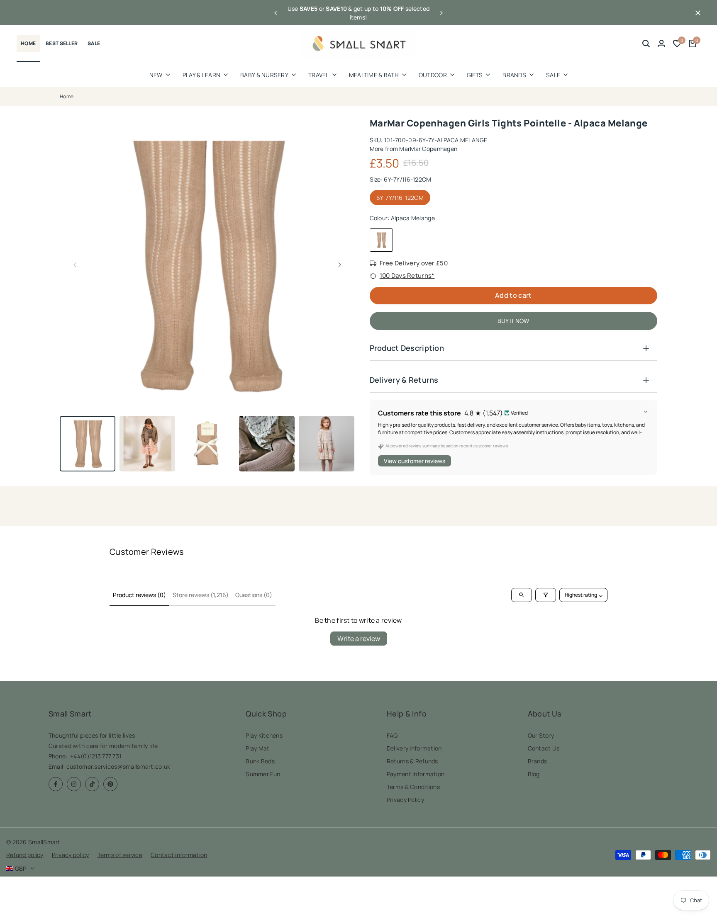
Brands (537, 761)
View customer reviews (414, 461)
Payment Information (415, 774)
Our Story (541, 735)
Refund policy (25, 855)
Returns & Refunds (412, 761)
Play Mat (257, 748)
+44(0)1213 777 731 (95, 756)
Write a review (358, 638)
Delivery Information (414, 748)
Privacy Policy (405, 800)
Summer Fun (263, 774)
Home (66, 96)
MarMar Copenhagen (428, 149)
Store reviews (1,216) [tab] (201, 595)
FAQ (392, 735)
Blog (534, 774)
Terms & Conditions (413, 787)
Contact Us (544, 748)
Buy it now (513, 321)
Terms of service (120, 855)
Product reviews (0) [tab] (139, 595)
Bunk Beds (260, 761)
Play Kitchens (264, 735)
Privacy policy (70, 855)
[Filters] (545, 595)
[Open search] (521, 595)
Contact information (179, 855)
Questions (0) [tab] (253, 595)
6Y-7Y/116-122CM (400, 198)
